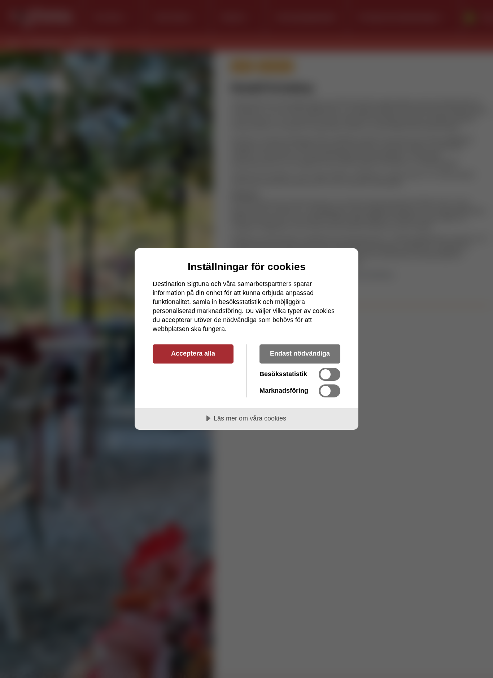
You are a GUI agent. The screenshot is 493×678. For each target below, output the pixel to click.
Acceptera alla (193, 353)
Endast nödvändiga (300, 353)
